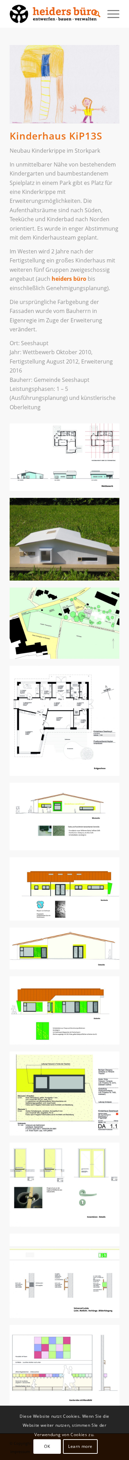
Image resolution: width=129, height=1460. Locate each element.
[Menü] (109, 14)
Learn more (80, 1446)
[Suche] (93, 14)
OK (47, 1446)
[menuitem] (93, 14)
